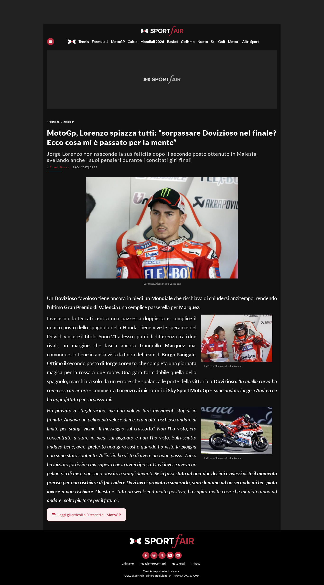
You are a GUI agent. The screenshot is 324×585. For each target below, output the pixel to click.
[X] (162, 555)
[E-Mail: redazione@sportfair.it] (178, 555)
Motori (233, 41)
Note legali (178, 563)
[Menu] (50, 41)
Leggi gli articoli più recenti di (89, 514)
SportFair (53, 121)
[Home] (72, 41)
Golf (221, 41)
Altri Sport (250, 41)
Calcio (133, 41)
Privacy (195, 563)
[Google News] (170, 555)
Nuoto (203, 41)
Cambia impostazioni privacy (161, 571)
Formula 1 (100, 41)
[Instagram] (153, 555)
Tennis (84, 41)
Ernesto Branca (59, 167)
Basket (172, 41)
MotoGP (118, 41)
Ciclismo (188, 41)
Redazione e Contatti (152, 563)
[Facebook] (145, 555)
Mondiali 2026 (152, 41)
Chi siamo (128, 563)
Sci (213, 41)
